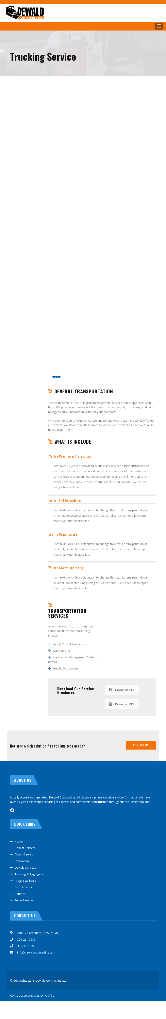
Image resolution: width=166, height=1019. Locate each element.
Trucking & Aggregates (30, 874)
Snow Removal (24, 900)
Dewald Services (25, 867)
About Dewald (24, 854)
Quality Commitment (62, 534)
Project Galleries (25, 881)
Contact (20, 894)
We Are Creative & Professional (70, 456)
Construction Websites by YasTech (32, 995)
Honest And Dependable (64, 500)
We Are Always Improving (65, 567)
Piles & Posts (23, 887)
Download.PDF (125, 690)
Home (19, 841)
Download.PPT (125, 704)
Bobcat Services (25, 848)
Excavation (22, 861)
